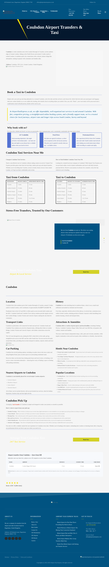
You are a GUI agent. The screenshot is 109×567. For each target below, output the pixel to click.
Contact (37, 12)
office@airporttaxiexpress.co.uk (45, 2)
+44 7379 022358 (71, 14)
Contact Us (34, 530)
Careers (33, 540)
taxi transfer (16, 404)
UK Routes (34, 538)
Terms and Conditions (26, 557)
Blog (43, 12)
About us (24, 11)
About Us (34, 524)
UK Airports (34, 535)
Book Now (86, 272)
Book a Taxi (34, 522)
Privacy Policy (15, 557)
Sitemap (7, 557)
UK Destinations (35, 532)
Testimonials (54, 11)
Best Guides (34, 527)
